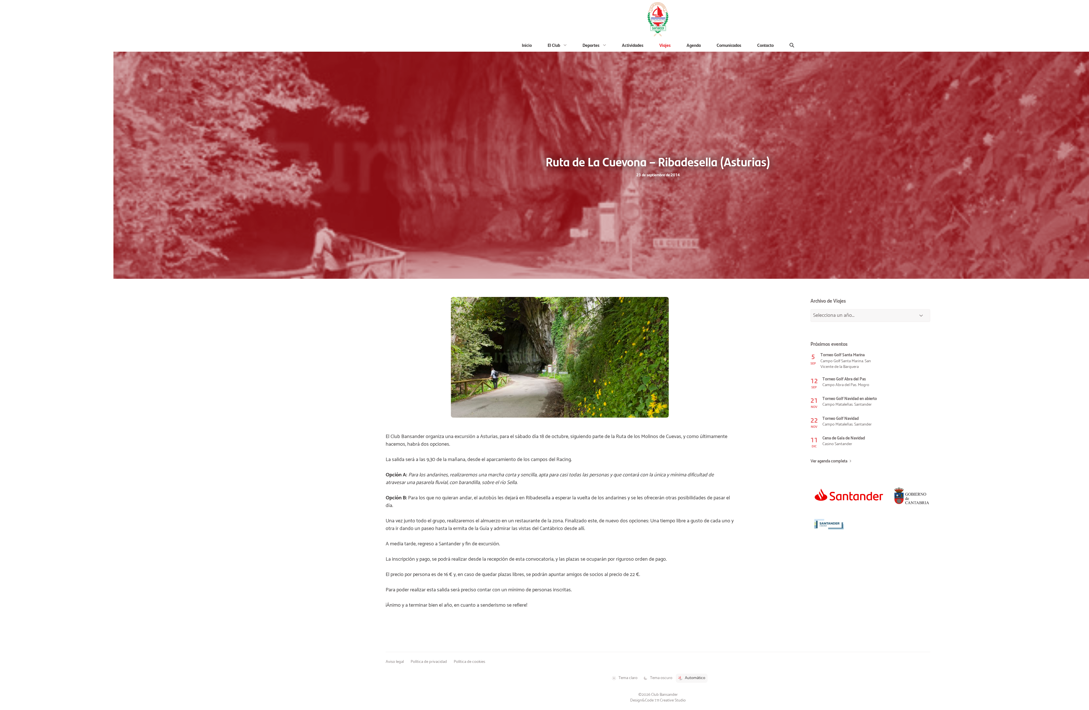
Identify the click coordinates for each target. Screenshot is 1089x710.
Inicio (527, 45)
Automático (695, 678)
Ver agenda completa (829, 461)
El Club (554, 45)
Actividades (632, 45)
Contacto (765, 45)
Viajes (665, 45)
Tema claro (628, 678)
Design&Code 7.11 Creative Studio (658, 700)
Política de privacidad (429, 662)
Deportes (591, 45)
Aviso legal (395, 662)
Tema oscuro (661, 678)
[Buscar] (792, 45)
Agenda (694, 45)
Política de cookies (469, 662)
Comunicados (729, 45)
